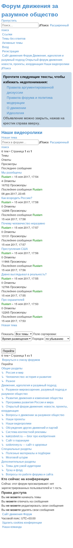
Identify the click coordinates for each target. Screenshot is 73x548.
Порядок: (38, 339)
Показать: (8, 334)
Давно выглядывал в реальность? (24, 274)
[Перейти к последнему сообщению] (43, 189)
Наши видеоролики (21, 132)
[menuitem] (13, 38)
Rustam (6, 177)
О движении (16, 107)
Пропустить (9, 20)
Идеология (15, 112)
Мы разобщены (11, 172)
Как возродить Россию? (16, 198)
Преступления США (14, 249)
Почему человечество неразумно (23, 223)
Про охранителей (12, 300)
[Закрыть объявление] (69, 75)
